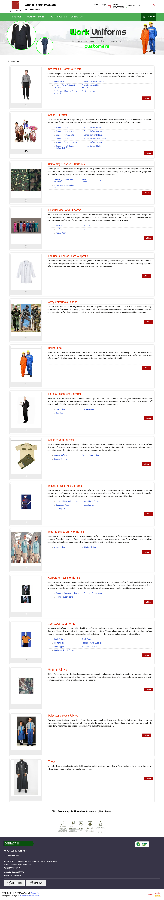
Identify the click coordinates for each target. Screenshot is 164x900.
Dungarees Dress (62, 505)
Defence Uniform (60, 455)
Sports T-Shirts (59, 639)
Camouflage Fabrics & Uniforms (66, 164)
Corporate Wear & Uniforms (64, 577)
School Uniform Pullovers (93, 135)
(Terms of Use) (34, 893)
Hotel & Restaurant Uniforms (65, 394)
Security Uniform (60, 459)
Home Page (16, 17)
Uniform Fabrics (57, 669)
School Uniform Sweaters (65, 135)
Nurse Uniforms (90, 229)
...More (146, 98)
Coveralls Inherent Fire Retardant (90, 86)
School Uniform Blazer (92, 127)
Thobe (51, 761)
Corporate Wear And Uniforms (67, 593)
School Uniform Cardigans (94, 131)
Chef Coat (59, 413)
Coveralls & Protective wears (93, 81)
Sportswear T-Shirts (89, 646)
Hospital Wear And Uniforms (64, 210)
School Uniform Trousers (93, 142)
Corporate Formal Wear (93, 593)
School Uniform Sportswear (66, 142)
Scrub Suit (88, 225)
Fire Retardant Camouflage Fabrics (64, 186)
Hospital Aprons (62, 225)
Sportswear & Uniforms (61, 623)
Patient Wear (61, 233)
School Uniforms (57, 115)
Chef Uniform (61, 409)
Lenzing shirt (61, 509)
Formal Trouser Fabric (64, 597)
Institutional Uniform (89, 547)
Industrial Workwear (91, 505)
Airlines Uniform (60, 547)
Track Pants (86, 639)
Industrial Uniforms (91, 501)
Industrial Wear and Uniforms (65, 485)
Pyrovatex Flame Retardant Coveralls (64, 86)
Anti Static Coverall (89, 91)
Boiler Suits (55, 348)
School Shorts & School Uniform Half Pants (65, 147)
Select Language (100, 5)
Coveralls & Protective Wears (64, 69)
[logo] (15, 11)
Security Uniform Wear (61, 440)
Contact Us (77, 17)
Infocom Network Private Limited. (29, 896)
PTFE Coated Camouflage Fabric (92, 180)
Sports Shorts (59, 643)
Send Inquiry (150, 17)
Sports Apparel (59, 646)
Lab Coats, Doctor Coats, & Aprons (68, 256)
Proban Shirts (59, 81)
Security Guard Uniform (91, 455)
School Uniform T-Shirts (65, 139)
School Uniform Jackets (65, 131)
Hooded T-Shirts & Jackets (92, 643)
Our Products (57, 17)
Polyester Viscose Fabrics (63, 715)
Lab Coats (60, 229)
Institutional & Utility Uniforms (66, 531)
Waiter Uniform (89, 409)
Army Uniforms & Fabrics (62, 302)
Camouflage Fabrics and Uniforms (63, 180)
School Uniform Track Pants (95, 139)
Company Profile (35, 17)
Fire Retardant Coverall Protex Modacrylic (65, 92)
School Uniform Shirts (92, 146)
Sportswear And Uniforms (64, 650)
